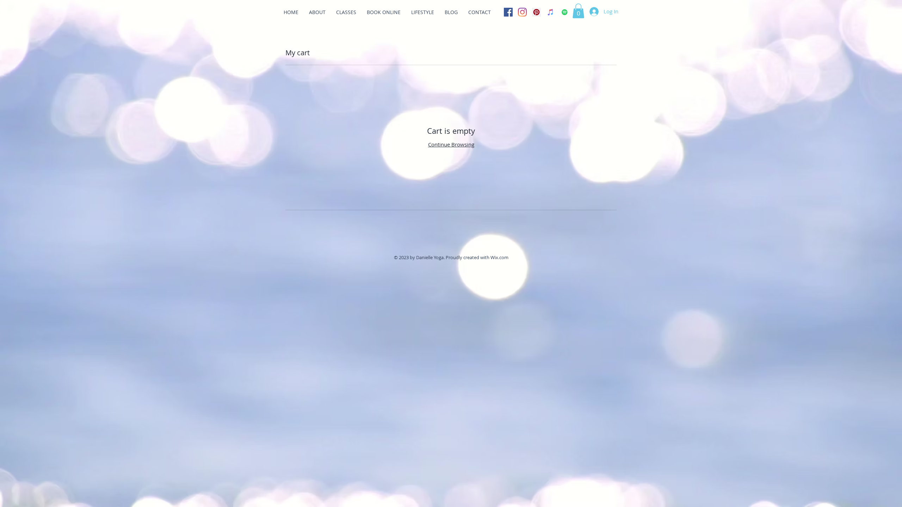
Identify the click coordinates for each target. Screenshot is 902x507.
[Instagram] (522, 12)
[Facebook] (508, 12)
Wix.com (499, 257)
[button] (578, 11)
